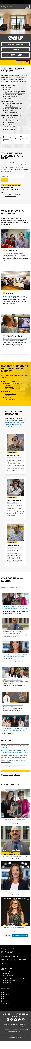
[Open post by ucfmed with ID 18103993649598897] (15, 803)
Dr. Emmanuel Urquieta (14, 457)
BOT (12, 1024)
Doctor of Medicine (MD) (12, 189)
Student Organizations (11, 112)
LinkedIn (5, 1003)
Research (15, 49)
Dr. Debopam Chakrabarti (14, 547)
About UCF (6, 1024)
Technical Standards (11, 96)
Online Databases (10, 399)
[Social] (15, 1019)
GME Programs (9, 122)
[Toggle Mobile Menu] (29, 2)
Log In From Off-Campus (12, 388)
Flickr (4, 999)
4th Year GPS (8, 105)
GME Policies (8, 124)
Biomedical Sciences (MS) (12, 194)
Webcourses (8, 982)
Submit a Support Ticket (12, 980)
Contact (16, 1024)
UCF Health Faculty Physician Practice (15, 54)
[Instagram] (23, 1019)
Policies (15, 1026)
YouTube (5, 1001)
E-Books (7, 395)
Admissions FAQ (9, 89)
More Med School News (9, 587)
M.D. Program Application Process (15, 93)
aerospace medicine (12, 422)
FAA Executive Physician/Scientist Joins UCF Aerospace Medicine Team (15, 624)
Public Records (7, 1029)
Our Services (8, 385)
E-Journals (8, 397)
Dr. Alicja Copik (11, 502)
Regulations (14, 1029)
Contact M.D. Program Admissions (15, 91)
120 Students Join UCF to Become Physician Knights (15, 697)
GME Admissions (10, 128)
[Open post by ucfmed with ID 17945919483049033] (15, 911)
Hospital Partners (10, 119)
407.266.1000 (15, 956)
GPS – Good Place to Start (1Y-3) (14, 103)
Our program (7, 253)
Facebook (6, 992)
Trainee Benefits (10, 129)
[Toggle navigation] (27, 7)
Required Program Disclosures (14, 94)
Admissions (8, 87)
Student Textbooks (10, 110)
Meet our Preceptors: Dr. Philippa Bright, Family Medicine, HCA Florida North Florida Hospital (15, 647)
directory (6, 139)
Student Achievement (12, 1031)
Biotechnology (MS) (10, 196)
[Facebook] (8, 1019)
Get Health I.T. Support (11, 107)
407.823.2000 (26, 1035)
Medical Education (15, 44)
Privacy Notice (22, 1026)
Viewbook (8, 98)
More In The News (15, 771)
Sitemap (3, 963)
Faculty (21, 1024)
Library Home (13, 383)
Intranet (7, 973)
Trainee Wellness (10, 126)
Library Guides (9, 387)
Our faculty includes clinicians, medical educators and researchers (15, 339)
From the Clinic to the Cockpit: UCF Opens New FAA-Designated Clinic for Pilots (15, 721)
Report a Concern (23, 1029)
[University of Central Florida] (12, 2)
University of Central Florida (15, 1015)
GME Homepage (10, 117)
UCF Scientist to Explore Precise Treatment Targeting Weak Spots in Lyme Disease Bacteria (15, 672)
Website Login (9, 984)
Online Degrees (9, 1026)
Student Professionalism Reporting (15, 979)
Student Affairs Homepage (13, 108)
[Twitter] (11, 1019)
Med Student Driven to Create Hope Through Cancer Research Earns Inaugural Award (15, 599)
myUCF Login (9, 975)
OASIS (6, 977)
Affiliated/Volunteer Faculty (13, 121)
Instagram (6, 994)
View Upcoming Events (11, 775)
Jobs (25, 1024)
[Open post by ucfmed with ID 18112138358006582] (15, 875)
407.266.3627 (22, 960)
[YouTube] (19, 1019)
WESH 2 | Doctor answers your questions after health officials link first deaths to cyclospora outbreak (15, 745)
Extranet (7, 972)
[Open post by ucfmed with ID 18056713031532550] (15, 840)
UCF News (21, 1031)
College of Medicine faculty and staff (14, 296)
